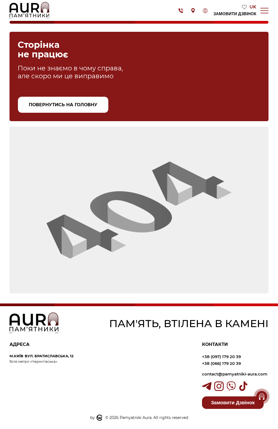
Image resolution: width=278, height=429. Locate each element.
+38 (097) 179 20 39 (221, 357)
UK (252, 7)
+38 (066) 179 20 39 (221, 363)
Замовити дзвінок (234, 13)
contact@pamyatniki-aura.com (235, 374)
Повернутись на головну (63, 104)
